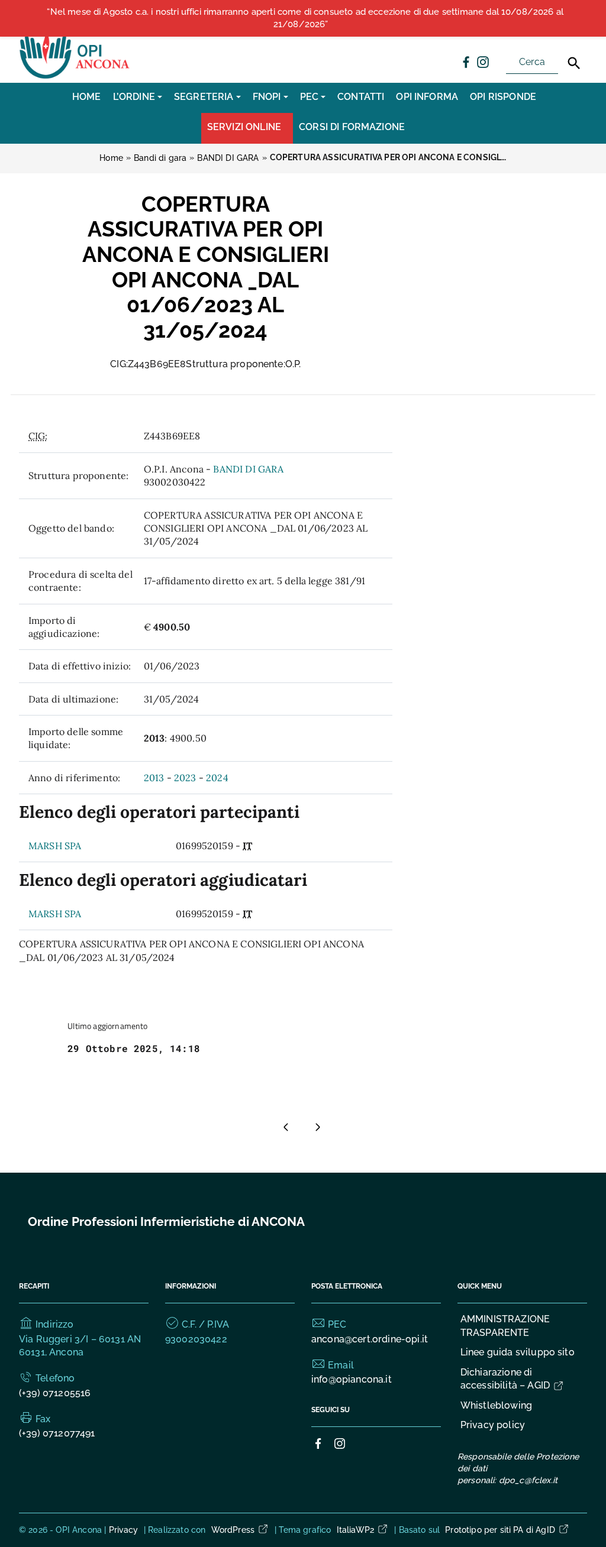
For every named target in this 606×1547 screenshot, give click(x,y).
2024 (217, 778)
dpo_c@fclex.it (528, 1480)
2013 (154, 778)
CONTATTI (360, 96)
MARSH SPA (54, 846)
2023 (185, 778)
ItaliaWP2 (355, 1530)
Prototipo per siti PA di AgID (500, 1530)
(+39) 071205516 (55, 1393)
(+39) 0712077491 (57, 1433)
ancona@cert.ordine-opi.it (369, 1339)
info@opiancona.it (351, 1379)
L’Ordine (134, 96)
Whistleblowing (496, 1405)
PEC (309, 96)
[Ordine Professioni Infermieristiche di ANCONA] (75, 52)
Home (86, 96)
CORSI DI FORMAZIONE (352, 126)
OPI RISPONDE (503, 96)
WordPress (232, 1530)
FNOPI (267, 96)
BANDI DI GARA (248, 469)
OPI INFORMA (427, 96)
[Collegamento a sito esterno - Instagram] (482, 61)
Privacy (123, 1530)
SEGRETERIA (204, 96)
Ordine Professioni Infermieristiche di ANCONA (166, 1221)
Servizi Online (244, 126)
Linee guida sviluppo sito (517, 1352)
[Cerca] (574, 63)
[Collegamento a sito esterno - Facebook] (466, 61)
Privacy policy (492, 1425)
